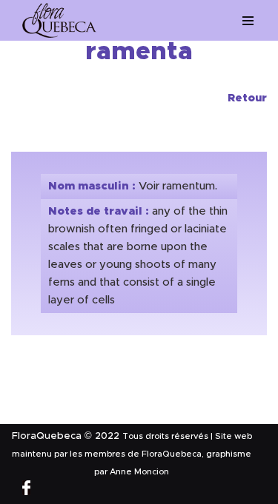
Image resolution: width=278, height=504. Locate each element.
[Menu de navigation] (248, 20)
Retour (247, 98)
